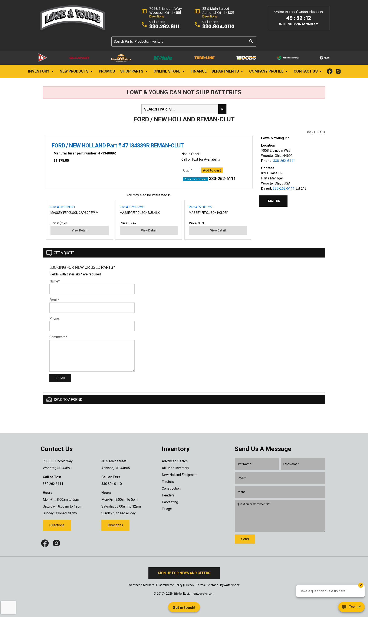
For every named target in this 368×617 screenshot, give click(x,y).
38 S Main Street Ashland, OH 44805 (218, 11)
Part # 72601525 (200, 207)
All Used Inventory (175, 468)
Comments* (58, 337)
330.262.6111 (164, 27)
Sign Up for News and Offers (184, 573)
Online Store (167, 71)
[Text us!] (351, 608)
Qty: (186, 170)
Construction (171, 488)
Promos (107, 71)
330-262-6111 (222, 178)
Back (321, 132)
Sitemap (212, 585)
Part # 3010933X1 (62, 207)
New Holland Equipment (179, 475)
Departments (226, 71)
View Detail (79, 230)
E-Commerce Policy (169, 585)
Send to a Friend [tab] (68, 399)
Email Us (273, 201)
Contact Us (306, 71)
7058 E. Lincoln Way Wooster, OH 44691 (165, 11)
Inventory (39, 71)
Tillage (167, 509)
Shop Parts (132, 71)
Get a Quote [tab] (64, 252)
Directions (156, 16)
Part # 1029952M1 (132, 207)
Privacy (189, 585)
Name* (54, 281)
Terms (200, 585)
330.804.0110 (218, 27)
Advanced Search (175, 461)
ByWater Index (230, 585)
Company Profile (266, 71)
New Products (74, 71)
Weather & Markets (141, 585)
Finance (199, 71)
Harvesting (170, 502)
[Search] (251, 41)
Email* (54, 300)
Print (311, 132)
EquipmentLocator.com (198, 593)
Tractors (168, 482)
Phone (54, 318)
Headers (168, 495)
